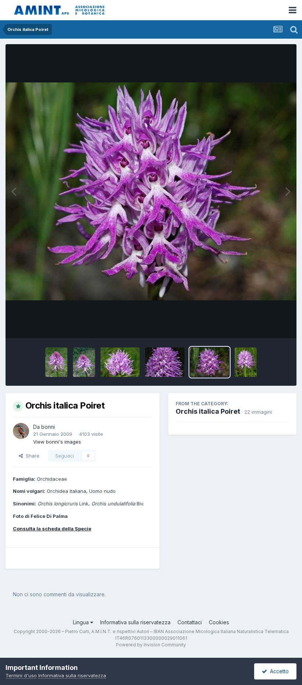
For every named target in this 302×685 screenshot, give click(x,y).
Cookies (219, 622)
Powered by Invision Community (151, 644)
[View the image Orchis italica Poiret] (56, 362)
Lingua (81, 622)
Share (31, 456)
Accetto (278, 671)
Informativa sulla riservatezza (135, 622)
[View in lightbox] (151, 191)
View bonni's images (57, 442)
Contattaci (190, 622)
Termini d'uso (21, 675)
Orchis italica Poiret (208, 411)
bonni (48, 427)
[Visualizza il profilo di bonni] (21, 431)
